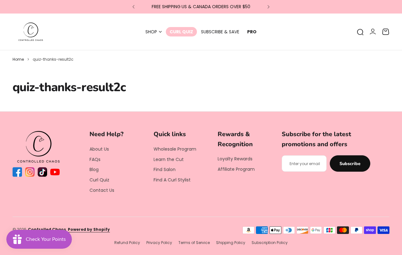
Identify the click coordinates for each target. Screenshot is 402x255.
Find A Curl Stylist (172, 180)
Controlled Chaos (47, 229)
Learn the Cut (169, 159)
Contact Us (102, 190)
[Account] (372, 31)
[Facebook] (17, 172)
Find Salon (165, 169)
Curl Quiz (99, 180)
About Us (99, 149)
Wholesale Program (175, 149)
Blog (94, 169)
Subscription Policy (270, 242)
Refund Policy (127, 242)
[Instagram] (30, 172)
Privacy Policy (159, 242)
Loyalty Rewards (235, 159)
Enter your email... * (305, 163)
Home (18, 59)
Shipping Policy (230, 242)
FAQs (95, 159)
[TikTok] (42, 172)
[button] (133, 7)
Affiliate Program (236, 169)
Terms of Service (194, 242)
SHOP (151, 32)
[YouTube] (55, 172)
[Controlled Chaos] (31, 32)
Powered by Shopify (89, 229)
